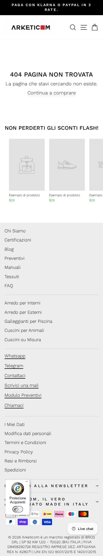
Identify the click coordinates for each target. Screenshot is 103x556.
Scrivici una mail (21, 385)
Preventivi (14, 258)
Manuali (12, 267)
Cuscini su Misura (22, 339)
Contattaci (14, 375)
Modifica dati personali (27, 433)
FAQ (8, 285)
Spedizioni (15, 470)
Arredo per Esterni (23, 312)
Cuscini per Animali (24, 330)
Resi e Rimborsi (20, 460)
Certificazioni (17, 240)
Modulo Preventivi (22, 395)
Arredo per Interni (22, 303)
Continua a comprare (51, 92)
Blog (9, 249)
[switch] (17, 509)
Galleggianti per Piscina (28, 321)
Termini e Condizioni (25, 442)
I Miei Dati (14, 424)
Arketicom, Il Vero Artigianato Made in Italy (46, 502)
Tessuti (11, 276)
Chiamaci (14, 405)
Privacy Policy (18, 451)
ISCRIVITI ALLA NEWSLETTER (46, 485)
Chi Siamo (15, 230)
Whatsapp (14, 355)
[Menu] (27, 482)
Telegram (13, 365)
